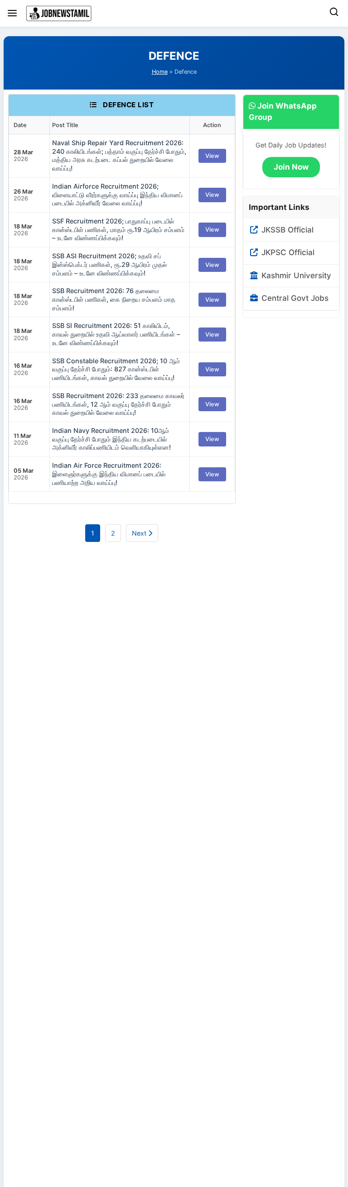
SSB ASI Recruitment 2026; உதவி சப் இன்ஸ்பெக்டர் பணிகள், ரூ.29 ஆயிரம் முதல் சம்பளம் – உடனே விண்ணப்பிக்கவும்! (109, 264)
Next (140, 533)
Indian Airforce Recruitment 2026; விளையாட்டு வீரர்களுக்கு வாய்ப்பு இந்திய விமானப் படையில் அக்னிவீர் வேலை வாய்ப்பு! (117, 194)
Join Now (291, 166)
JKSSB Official (286, 229)
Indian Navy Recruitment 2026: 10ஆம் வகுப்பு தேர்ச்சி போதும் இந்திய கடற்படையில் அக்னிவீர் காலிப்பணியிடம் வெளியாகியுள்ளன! (111, 439)
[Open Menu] (12, 13)
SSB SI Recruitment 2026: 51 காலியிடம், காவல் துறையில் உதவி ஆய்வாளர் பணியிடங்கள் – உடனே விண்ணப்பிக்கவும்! (116, 334)
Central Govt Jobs (294, 298)
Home (160, 71)
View (212, 155)
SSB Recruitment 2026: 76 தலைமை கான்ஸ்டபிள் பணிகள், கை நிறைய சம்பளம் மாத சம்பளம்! (113, 299)
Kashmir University (295, 275)
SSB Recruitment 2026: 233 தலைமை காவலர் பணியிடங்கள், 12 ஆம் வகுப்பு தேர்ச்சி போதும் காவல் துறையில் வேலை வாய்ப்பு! (118, 404)
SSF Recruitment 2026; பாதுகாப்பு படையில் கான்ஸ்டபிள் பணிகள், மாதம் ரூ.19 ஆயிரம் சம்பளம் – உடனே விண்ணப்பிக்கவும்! (118, 229)
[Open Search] (334, 13)
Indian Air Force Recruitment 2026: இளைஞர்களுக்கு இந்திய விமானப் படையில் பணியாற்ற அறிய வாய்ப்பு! (108, 473)
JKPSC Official (286, 252)
